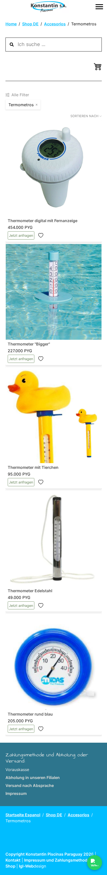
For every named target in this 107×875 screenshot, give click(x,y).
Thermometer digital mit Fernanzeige (42, 220)
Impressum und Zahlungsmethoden (58, 860)
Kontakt (12, 860)
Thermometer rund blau (30, 714)
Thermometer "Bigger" (29, 343)
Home (11, 23)
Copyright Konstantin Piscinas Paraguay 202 (48, 854)
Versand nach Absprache (29, 785)
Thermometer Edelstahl (30, 590)
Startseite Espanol (22, 814)
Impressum (16, 793)
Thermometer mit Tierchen (33, 467)
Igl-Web (26, 866)
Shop (10, 866)
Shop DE (30, 23)
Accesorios (55, 23)
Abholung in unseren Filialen (32, 777)
